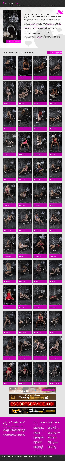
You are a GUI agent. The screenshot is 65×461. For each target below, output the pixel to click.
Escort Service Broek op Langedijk (54, 432)
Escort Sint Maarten (32, 27)
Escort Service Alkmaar (52, 436)
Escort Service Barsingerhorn (53, 426)
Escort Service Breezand (37, 429)
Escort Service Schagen (52, 424)
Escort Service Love (5, 459)
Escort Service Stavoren (52, 447)
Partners (35, 456)
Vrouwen (36, 5)
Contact (58, 5)
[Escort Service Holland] (32, 404)
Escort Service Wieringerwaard (39, 438)
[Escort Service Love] (12, 3)
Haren (45, 27)
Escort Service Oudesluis (37, 427)
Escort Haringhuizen (40, 27)
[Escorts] (32, 411)
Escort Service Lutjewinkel (38, 446)
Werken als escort (51, 5)
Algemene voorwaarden (7, 457)
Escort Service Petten (37, 443)
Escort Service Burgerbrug (38, 445)
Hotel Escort (42, 5)
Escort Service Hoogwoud (52, 431)
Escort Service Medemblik (52, 437)
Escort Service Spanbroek (52, 433)
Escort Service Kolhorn (37, 442)
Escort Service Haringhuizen (38, 437)
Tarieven (30, 5)
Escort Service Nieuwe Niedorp (53, 428)
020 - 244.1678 (15, 41)
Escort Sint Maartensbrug (32, 25)
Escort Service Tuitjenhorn (38, 447)
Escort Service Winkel (52, 427)
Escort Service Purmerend (52, 443)
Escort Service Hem (51, 441)
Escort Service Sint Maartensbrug (39, 431)
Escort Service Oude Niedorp (53, 429)
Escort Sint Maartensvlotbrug (42, 25)
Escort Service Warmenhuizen (38, 450)
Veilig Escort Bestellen (49, 456)
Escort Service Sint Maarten (38, 436)
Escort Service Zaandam (52, 448)
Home (24, 5)
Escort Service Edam (51, 446)
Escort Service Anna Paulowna (38, 428)
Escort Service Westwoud (52, 438)
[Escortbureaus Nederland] (32, 397)
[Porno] (32, 390)
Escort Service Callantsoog (38, 426)
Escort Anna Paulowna (50, 24)
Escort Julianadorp (51, 25)
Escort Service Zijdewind (38, 448)
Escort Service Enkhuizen (52, 445)
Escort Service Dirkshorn (37, 441)
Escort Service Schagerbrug (38, 424)
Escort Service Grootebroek (53, 442)
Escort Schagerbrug (33, 24)
